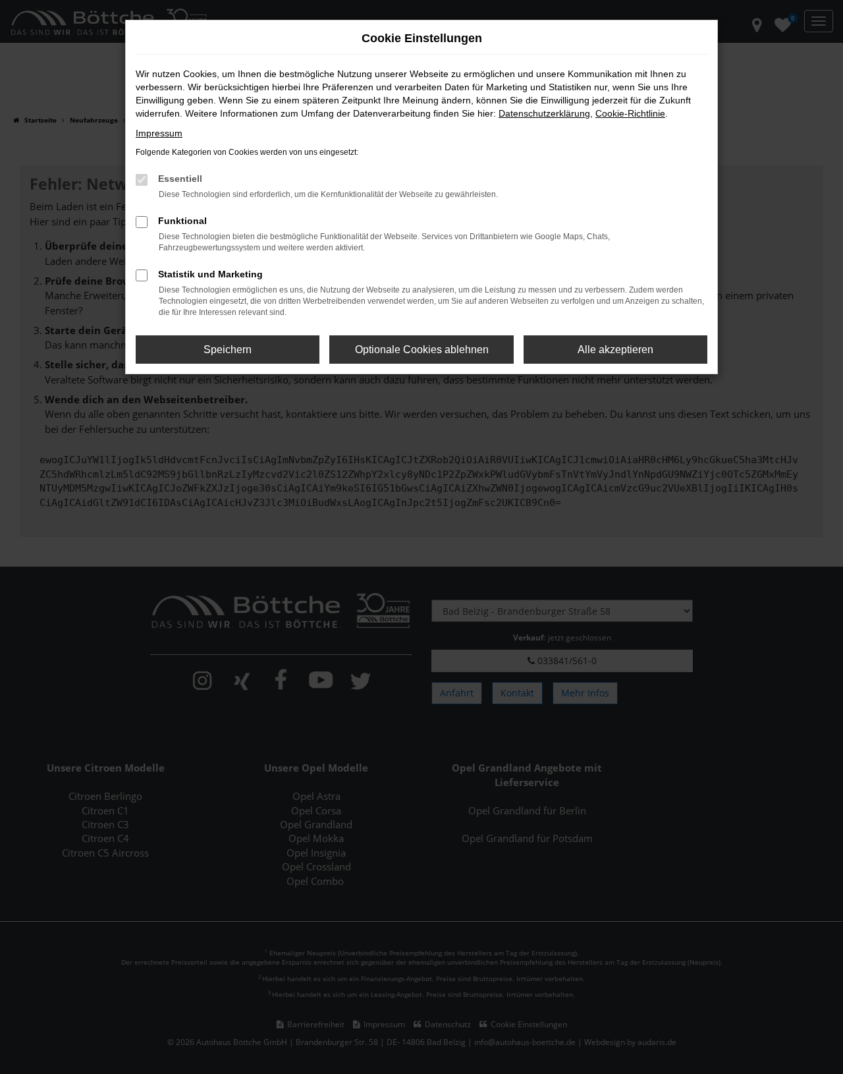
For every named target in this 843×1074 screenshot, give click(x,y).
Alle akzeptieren (615, 349)
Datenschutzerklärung (544, 113)
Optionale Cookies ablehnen (422, 349)
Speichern (228, 349)
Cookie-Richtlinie (630, 113)
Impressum (159, 133)
